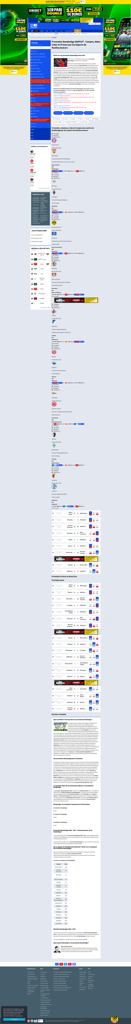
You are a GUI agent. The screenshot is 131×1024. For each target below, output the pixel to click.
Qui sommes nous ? (32, 976)
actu (61, 31)
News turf (90, 988)
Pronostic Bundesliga (43, 205)
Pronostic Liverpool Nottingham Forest (62, 972)
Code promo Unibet (45, 1010)
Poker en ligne (82, 972)
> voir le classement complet (45, 307)
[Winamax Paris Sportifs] (40, 254)
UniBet (55, 102)
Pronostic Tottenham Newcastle (61, 974)
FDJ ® (51, 31)
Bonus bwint (35, 217)
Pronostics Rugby (89, 113)
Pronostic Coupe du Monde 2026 (36, 198)
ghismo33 (32, 154)
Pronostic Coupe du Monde (45, 991)
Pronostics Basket (78, 113)
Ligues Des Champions (71, 122)
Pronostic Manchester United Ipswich (62, 988)
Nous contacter (31, 974)
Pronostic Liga (35, 205)
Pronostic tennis (44, 983)
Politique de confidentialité (30, 991)
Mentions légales (31, 988)
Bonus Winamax (44, 217)
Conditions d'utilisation (33, 985)
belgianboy (33, 172)
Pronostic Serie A (36, 202)
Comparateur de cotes (45, 1000)
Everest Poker (82, 987)
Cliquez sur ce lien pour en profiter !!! (62, 95)
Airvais (32, 182)
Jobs (28, 983)
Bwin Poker (82, 989)
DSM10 (32, 163)
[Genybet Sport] (40, 294)
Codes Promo (35, 221)
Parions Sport (43, 972)
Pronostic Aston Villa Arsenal (60, 990)
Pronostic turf (91, 974)
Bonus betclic (35, 216)
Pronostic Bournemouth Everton (61, 976)
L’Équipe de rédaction (32, 979)
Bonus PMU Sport (44, 216)
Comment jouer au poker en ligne (44, 219)
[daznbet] (40, 303)
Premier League (58, 122)
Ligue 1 (66, 119)
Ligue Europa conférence (60, 125)
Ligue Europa (84, 122)
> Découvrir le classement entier (44, 188)
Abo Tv (56, 31)
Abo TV (42, 221)
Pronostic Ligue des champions (36, 208)
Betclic (55, 94)
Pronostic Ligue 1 (36, 200)
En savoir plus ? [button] (19, 1015)
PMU (89, 972)
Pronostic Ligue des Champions (45, 994)
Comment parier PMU (91, 985)
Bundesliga (96, 119)
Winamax (56, 97)
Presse (29, 981)
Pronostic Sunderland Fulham (60, 985)
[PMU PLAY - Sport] (40, 259)
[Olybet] (40, 289)
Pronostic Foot (38, 194)
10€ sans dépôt (69, 31)
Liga (88, 119)
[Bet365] (40, 284)
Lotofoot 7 (42, 974)
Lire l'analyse (55, 173)
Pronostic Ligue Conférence (36, 211)
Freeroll (81, 981)
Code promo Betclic (45, 1002)
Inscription (92, 23)
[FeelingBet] (40, 298)
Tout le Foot (57, 119)
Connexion (98, 23)
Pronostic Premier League (44, 202)
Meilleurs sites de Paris (40, 248)
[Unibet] (40, 269)
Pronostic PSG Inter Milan (43, 198)
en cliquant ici (68, 90)
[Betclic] (40, 264)
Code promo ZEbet (44, 1013)
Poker (42, 31)
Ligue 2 (73, 119)
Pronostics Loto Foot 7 (44, 211)
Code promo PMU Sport (46, 1004)
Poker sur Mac (82, 979)
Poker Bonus (82, 976)
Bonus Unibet (43, 213)
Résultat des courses (91, 981)
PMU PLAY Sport (58, 107)
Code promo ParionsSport (43, 1007)
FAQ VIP (29, 994)
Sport (36, 31)
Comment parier (44, 998)
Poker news (82, 974)
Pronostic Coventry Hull (59, 979)
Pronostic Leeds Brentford (59, 983)
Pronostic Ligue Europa (44, 208)
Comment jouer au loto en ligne (36, 219)
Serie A (81, 119)
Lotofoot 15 (43, 976)
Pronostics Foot (58, 113)
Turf (47, 31)
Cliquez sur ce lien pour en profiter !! (61, 109)
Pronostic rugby (44, 985)
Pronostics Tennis (68, 113)
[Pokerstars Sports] (40, 278)
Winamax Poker (81, 984)
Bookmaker (43, 979)
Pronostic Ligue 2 (44, 200)
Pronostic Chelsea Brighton (60, 981)
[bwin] (40, 274)
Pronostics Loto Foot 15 (36, 213)
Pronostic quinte (90, 977)
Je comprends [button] (14, 1019)
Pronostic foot (43, 981)
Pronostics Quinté (36, 223)
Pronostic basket (44, 988)
